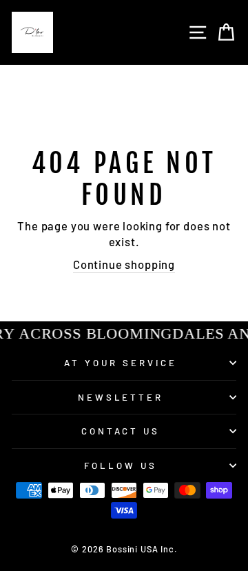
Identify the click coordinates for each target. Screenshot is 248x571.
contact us (121, 431)
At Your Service (120, 362)
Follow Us (120, 465)
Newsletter (121, 397)
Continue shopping (124, 264)
